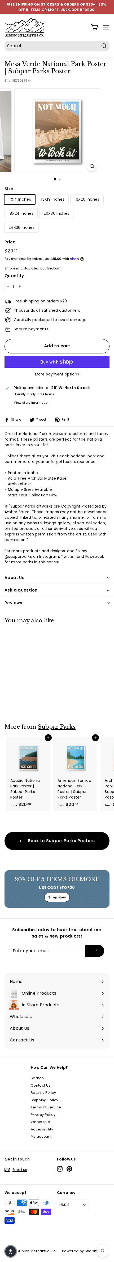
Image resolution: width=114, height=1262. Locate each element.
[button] (10, 1251)
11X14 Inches (19, 199)
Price (10, 242)
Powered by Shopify (80, 1250)
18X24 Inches (20, 213)
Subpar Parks (57, 726)
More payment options (57, 374)
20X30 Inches (56, 213)
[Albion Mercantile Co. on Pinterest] (69, 1169)
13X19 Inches (52, 199)
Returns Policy (43, 1092)
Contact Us (41, 1085)
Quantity (14, 275)
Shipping (12, 268)
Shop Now (57, 897)
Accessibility (42, 1129)
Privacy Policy (43, 1114)
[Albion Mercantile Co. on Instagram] (60, 1169)
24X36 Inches (21, 227)
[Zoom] (92, 166)
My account (41, 1136)
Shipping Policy (44, 1100)
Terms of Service (46, 1107)
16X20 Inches (86, 199)
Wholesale (40, 1121)
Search (37, 1077)
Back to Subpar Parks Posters (61, 841)
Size (9, 189)
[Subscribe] (94, 951)
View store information (32, 402)
